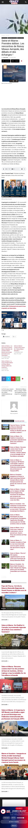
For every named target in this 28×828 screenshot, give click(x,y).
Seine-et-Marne (20, 37)
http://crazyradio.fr (14, 413)
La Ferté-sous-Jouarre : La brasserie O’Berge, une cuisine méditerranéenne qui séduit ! (8, 392)
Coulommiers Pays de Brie (4, 531)
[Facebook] (4, 378)
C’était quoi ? (6, 817)
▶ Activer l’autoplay (14, 821)
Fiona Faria (5, 57)
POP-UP (13, 817)
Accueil (3, 35)
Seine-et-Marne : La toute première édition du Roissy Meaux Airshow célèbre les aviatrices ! (7, 364)
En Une (7, 35)
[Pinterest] (13, 378)
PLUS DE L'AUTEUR (19, 421)
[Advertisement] (14, 19)
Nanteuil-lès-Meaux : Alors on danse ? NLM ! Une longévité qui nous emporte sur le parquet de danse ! (20, 392)
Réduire (14, 825)
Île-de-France (4, 37)
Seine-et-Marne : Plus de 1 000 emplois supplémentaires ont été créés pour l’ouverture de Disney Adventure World (18, 556)
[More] (21, 61)
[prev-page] (3, 577)
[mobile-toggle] (2, 2)
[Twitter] (8, 378)
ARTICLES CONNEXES (7, 421)
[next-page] (5, 577)
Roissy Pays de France (12, 37)
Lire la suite (4, 619)
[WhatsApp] (18, 378)
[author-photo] (14, 409)
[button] (26, 2)
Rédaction (3, 608)
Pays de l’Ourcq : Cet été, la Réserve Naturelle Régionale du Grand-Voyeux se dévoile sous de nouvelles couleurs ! (18, 428)
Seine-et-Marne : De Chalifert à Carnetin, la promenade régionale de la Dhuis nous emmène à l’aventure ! (18, 439)
